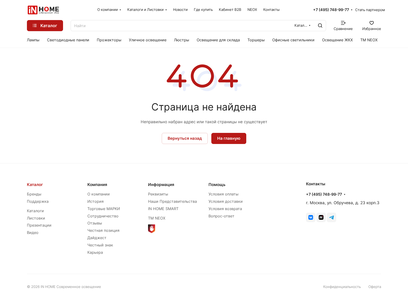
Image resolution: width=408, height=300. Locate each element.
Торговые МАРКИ (103, 209)
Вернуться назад (185, 138)
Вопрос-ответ (221, 216)
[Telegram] (331, 217)
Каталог (35, 184)
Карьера (95, 252)
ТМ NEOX (156, 218)
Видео (32, 232)
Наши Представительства (172, 201)
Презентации (39, 225)
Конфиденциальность (342, 287)
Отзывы (94, 223)
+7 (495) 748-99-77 (331, 10)
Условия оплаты (223, 194)
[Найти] (320, 25)
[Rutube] (321, 217)
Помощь (216, 184)
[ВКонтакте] (310, 217)
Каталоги (35, 211)
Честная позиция (103, 230)
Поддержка (38, 201)
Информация (161, 184)
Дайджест (96, 238)
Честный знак (100, 245)
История (95, 201)
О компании (98, 194)
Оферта (374, 287)
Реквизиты (158, 194)
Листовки (36, 218)
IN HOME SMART (163, 209)
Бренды (34, 194)
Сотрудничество (103, 216)
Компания (97, 184)
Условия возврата (225, 209)
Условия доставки (225, 201)
